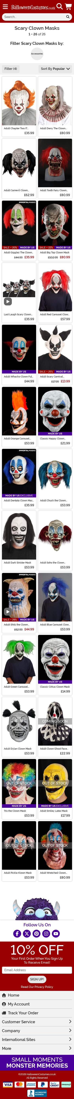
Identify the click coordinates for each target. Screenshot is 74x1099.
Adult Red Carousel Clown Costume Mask (54, 314)
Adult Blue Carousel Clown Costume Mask (55, 624)
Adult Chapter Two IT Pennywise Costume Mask (18, 128)
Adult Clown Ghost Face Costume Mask (53, 749)
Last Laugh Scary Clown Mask (17, 314)
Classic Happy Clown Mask (52, 438)
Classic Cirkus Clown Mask (55, 687)
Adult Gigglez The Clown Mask (18, 252)
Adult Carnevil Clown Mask (16, 190)
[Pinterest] (36, 934)
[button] (69, 6)
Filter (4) (11, 69)
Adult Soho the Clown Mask (52, 563)
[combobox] (33, 17)
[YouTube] (56, 934)
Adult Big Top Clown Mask (54, 252)
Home (13, 995)
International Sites (18, 1039)
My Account (19, 1004)
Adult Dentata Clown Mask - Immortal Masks (19, 500)
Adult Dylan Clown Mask (18, 749)
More (6, 1048)
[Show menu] (5, 6)
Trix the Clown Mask (15, 811)
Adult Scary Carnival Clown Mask (51, 376)
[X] (27, 934)
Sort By (53, 69)
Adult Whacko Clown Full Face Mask (18, 376)
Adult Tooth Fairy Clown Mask (53, 190)
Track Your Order (23, 1013)
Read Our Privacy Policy (37, 987)
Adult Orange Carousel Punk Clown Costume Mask (16, 438)
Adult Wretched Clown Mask (53, 873)
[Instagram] (46, 934)
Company (11, 1030)
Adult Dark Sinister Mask (17, 563)
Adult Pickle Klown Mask (18, 873)
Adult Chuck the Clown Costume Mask (53, 500)
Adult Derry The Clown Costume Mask (52, 128)
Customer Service (18, 1021)
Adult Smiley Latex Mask (54, 811)
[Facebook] (17, 934)
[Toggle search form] (59, 6)
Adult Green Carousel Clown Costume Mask (16, 687)
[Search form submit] (68, 17)
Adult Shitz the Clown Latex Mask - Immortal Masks (16, 624)
